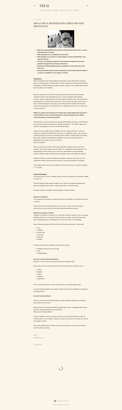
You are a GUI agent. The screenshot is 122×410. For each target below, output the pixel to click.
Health (62, 10)
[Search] (87, 5)
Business (48, 10)
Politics (69, 10)
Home (41, 10)
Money (56, 10)
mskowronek (66, 404)
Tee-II (44, 5)
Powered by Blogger (62, 401)
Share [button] (35, 335)
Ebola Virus (41, 337)
